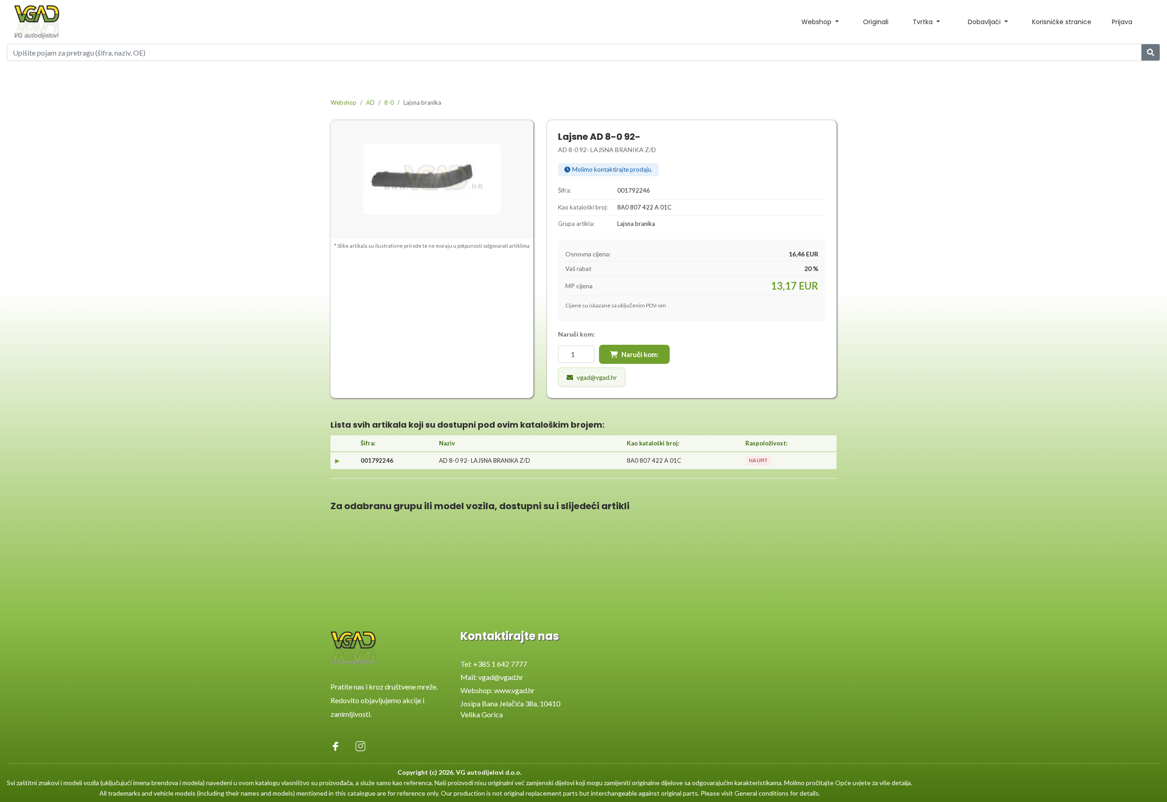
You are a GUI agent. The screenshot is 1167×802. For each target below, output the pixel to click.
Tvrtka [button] (924, 21)
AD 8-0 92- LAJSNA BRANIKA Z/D (484, 460)
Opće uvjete (853, 783)
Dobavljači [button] (985, 21)
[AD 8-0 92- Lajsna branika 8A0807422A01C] (432, 179)
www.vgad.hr (514, 690)
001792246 (377, 460)
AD (370, 102)
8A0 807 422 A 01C (654, 460)
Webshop (343, 102)
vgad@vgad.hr (597, 377)
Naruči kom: (640, 354)
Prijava (1122, 21)
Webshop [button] (817, 21)
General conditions (761, 793)
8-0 (389, 102)
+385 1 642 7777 (500, 663)
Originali (875, 21)
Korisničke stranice (1061, 21)
